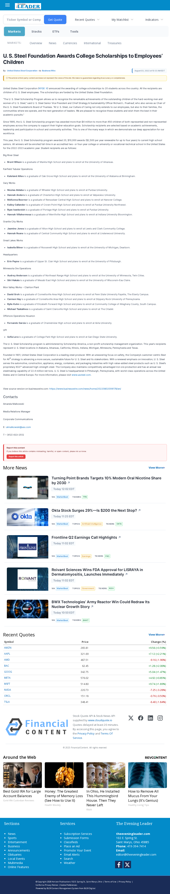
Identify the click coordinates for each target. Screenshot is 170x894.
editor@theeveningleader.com (136, 854)
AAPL (7, 653)
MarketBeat (62, 497)
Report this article (16, 457)
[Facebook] (140, 727)
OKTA (119, 524)
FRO (107, 556)
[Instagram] (160, 727)
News (52, 43)
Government (88, 588)
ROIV (111, 588)
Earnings (86, 556)
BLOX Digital (89, 888)
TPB (85, 497)
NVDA (7, 690)
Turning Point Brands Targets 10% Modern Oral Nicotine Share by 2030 (106, 480)
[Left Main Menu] (7, 5)
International (92, 43)
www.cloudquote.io (100, 720)
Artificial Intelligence (92, 524)
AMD (7, 659)
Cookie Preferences (68, 885)
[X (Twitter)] (131, 727)
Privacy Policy (86, 733)
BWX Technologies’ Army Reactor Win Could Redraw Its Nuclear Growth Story (101, 604)
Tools (74, 31)
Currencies (70, 43)
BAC (6, 665)
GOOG (8, 672)
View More (156, 467)
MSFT (7, 684)
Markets (14, 31)
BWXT (86, 620)
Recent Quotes (85, 20)
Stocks (37, 31)
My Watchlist (120, 20)
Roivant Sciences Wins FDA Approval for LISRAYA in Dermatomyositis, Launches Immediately (97, 572)
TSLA (7, 702)
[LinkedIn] (150, 727)
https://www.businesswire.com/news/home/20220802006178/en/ (85, 388)
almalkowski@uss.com (18, 427)
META (7, 678)
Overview (36, 43)
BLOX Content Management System (63, 888)
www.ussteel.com (81, 374)
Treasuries (114, 43)
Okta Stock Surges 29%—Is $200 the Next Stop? (96, 510)
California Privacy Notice (47, 885)
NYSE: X (43, 88)
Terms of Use (110, 881)
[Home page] (28, 5)
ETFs (55, 31)
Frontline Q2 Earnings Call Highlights (86, 537)
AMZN (7, 647)
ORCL (7, 696)
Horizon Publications (61, 881)
